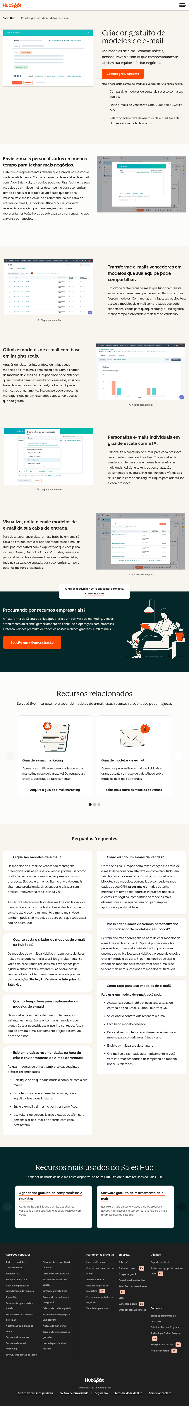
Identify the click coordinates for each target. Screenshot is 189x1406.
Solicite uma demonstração (36, 642)
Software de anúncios (17, 1337)
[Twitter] (94, 1369)
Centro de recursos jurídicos (35, 1393)
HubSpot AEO (13, 1273)
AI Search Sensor (95, 1279)
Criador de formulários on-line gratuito (57, 1300)
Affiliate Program (163, 1350)
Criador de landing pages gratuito (56, 1335)
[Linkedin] (105, 1369)
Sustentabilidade (131, 1304)
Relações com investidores (133, 1289)
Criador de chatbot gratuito (57, 1308)
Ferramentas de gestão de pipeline (57, 1265)
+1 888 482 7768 (94, 593)
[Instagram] (73, 1369)
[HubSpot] (12, 5)
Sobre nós (124, 1262)
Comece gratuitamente (123, 74)
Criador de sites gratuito (56, 1273)
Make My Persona (95, 1262)
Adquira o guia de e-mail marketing (55, 790)
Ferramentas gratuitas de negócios (100, 1300)
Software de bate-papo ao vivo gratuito (57, 1317)
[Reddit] (116, 1369)
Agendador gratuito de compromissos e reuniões (50, 1196)
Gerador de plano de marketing (97, 1288)
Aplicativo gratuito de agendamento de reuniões (20, 1288)
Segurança (101, 1393)
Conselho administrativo (132, 1280)
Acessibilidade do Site (128, 1393)
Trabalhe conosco (131, 1268)
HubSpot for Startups (165, 1344)
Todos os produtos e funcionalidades (16, 1265)
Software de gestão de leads (21, 1355)
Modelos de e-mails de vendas (55, 1282)
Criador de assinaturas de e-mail (100, 1271)
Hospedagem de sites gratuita (54, 1346)
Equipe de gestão (128, 1274)
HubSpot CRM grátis (16, 1279)
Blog (121, 1298)
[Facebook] (62, 1369)
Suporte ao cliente (160, 1262)
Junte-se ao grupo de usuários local (167, 1271)
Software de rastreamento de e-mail (20, 1317)
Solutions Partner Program (165, 1327)
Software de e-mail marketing (16, 1346)
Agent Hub (11, 1297)
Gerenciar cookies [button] (160, 1393)
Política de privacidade (74, 1393)
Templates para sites (97, 1308)
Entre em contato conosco (132, 1310)
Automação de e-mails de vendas (19, 1329)
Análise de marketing (54, 1326)
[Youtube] (83, 1369)
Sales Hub (9, 18)
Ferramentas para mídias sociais (19, 1306)
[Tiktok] (126, 1369)
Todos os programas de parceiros (163, 1318)
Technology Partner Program (166, 1336)
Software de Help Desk (55, 1291)
